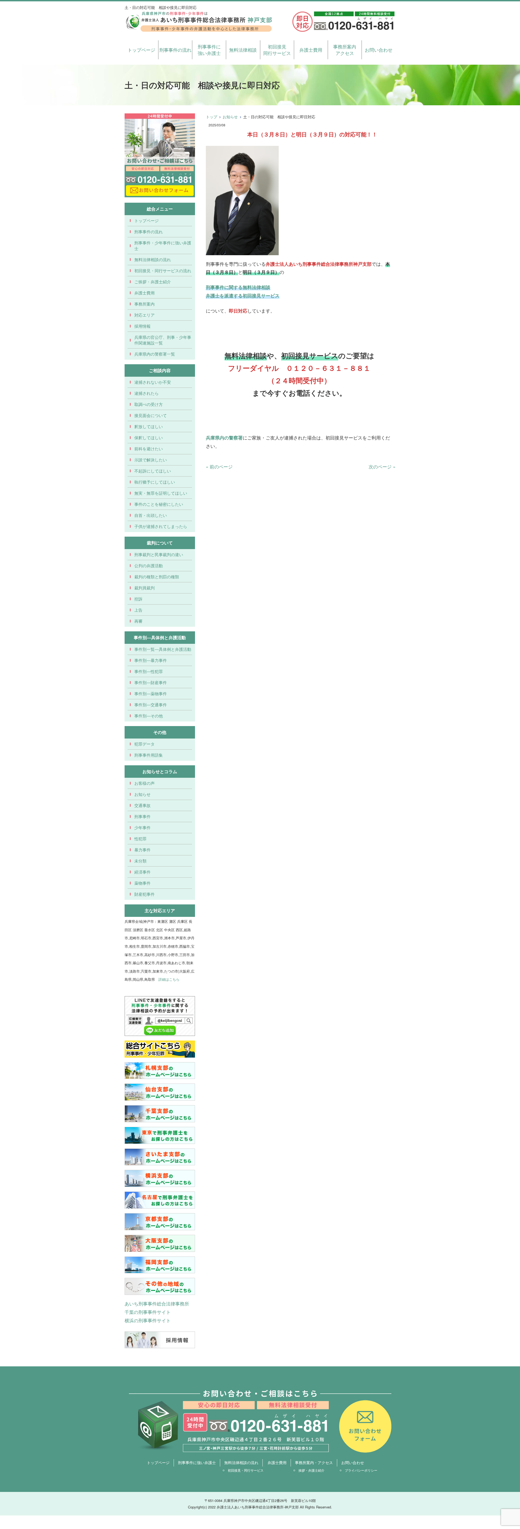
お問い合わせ (378, 49)
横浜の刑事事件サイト (148, 1320)
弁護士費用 (310, 49)
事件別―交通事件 (150, 704)
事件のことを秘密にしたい (158, 504)
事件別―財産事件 (150, 682)
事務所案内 (144, 304)
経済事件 (142, 872)
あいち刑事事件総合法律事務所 (157, 1303)
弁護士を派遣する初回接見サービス (243, 295)
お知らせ (230, 116)
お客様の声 (144, 783)
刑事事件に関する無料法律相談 (238, 287)
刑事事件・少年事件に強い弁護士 (162, 245)
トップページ (141, 49)
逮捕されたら (146, 393)
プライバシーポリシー (361, 1470)
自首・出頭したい (150, 515)
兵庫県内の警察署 (224, 437)
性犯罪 (140, 838)
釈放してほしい (148, 426)
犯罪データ (144, 744)
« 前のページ (219, 466)
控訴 (138, 599)
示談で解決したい (150, 459)
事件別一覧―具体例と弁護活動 (162, 649)
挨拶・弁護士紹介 (311, 1470)
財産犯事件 (144, 894)
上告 (138, 610)
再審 (138, 621)
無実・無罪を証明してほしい (160, 493)
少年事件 (142, 827)
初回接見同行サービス (277, 49)
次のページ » (382, 466)
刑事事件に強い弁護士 (209, 49)
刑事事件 (142, 816)
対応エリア (144, 315)
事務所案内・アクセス (314, 1462)
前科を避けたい (148, 448)
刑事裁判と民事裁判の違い (158, 554)
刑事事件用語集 (148, 755)
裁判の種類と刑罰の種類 (156, 576)
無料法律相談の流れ (152, 259)
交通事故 (142, 805)
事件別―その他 (148, 715)
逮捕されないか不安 (152, 382)
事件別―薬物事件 (150, 693)
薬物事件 (142, 883)
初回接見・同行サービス (246, 1470)
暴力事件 (142, 849)
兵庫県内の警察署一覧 (154, 354)
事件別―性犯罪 (148, 671)
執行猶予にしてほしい (154, 482)
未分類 (140, 861)
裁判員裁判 (144, 587)
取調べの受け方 (148, 404)
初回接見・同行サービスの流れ (162, 270)
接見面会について (150, 415)
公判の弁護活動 (148, 565)
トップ (211, 116)
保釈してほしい (148, 437)
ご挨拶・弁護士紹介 (152, 281)
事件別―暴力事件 (150, 660)
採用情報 (142, 326)
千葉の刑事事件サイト (148, 1311)
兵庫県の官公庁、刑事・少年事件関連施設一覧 (162, 340)
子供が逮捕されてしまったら (160, 526)
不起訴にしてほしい (152, 471)
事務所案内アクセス (344, 49)
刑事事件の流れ (175, 49)
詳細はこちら (169, 979)
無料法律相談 (243, 49)
